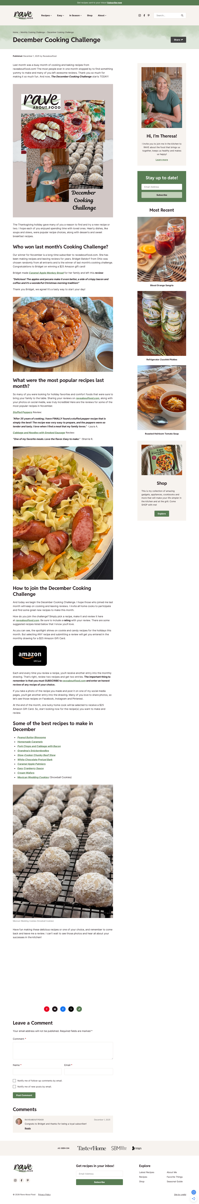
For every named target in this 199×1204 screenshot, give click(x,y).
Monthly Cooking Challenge (33, 32)
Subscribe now (114, 2)
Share (177, 39)
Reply (28, 1128)
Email (68, 1065)
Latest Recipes (146, 1172)
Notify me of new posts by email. (34, 1086)
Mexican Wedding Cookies (33, 777)
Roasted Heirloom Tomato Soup (162, 433)
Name (17, 1065)
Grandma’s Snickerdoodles (33, 750)
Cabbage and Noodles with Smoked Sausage (39, 432)
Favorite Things (175, 1176)
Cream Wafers (25, 772)
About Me (172, 1172)
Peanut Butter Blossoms (31, 737)
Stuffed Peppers (22, 412)
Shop (89, 15)
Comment (19, 1038)
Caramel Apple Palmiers (31, 763)
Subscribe (161, 195)
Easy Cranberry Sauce (30, 768)
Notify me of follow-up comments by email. (39, 1080)
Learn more (162, 159)
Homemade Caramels (30, 741)
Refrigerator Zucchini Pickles (161, 359)
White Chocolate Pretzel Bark (34, 759)
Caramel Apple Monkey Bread (46, 272)
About (101, 15)
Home (15, 32)
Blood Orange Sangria (161, 285)
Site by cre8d (180, 1194)
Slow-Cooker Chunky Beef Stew (36, 755)
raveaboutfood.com (87, 398)
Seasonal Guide (175, 1181)
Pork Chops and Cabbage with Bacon (39, 746)
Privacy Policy (44, 1194)
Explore (162, 513)
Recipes (45, 15)
